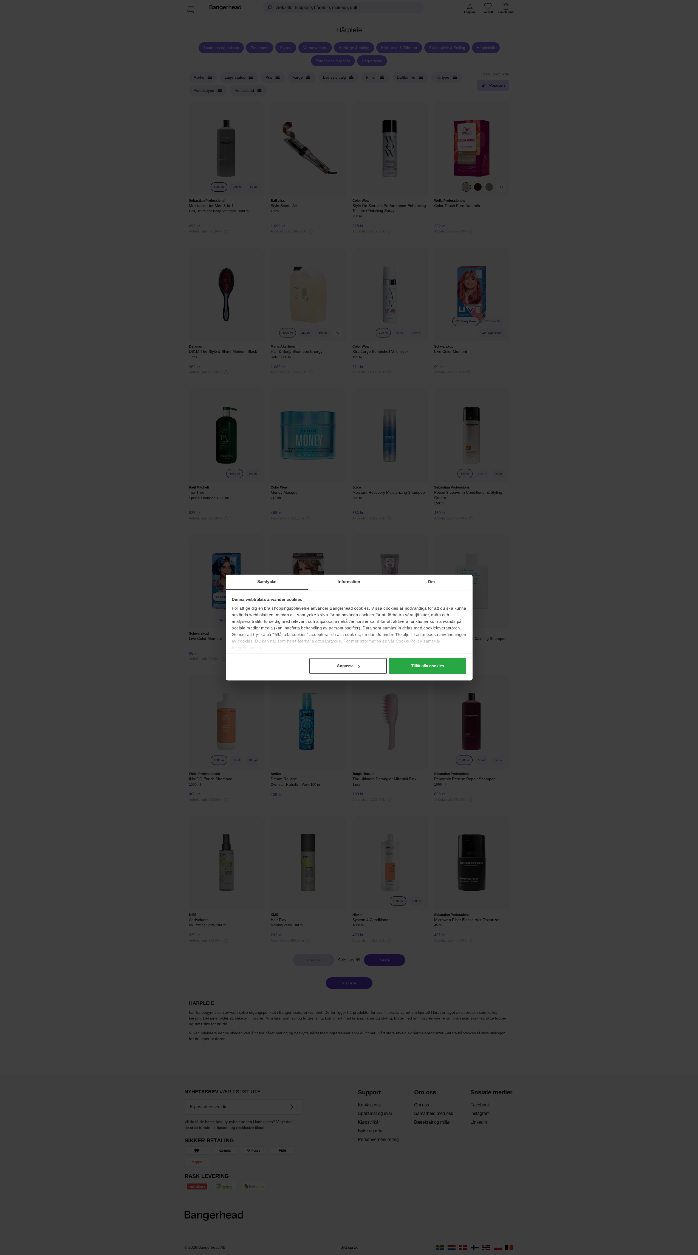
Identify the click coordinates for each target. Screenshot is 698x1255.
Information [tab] (349, 581)
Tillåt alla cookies (427, 665)
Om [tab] (431, 581)
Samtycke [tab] (266, 581)
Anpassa (345, 665)
